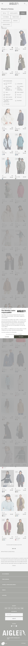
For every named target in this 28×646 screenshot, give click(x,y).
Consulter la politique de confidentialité (9, 332)
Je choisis (7, 336)
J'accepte (21, 336)
